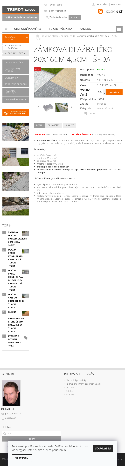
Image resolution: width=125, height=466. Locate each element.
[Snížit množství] (104, 93)
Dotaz (92, 113)
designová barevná (14, 47)
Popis (39, 125)
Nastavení (22, 458)
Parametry (54, 125)
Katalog (85, 28)
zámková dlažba (10, 38)
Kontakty (70, 394)
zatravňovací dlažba (13, 70)
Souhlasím (103, 448)
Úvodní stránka (6, 29)
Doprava (70, 387)
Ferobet (101, 103)
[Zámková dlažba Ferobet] (20, 13)
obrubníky (11, 77)
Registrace (117, 4)
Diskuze (69, 125)
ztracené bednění (16, 84)
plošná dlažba (14, 62)
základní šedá (16, 53)
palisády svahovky (10, 92)
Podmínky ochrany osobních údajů (83, 383)
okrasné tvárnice (15, 99)
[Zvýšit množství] (104, 90)
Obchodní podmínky (27, 28)
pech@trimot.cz (13, 413)
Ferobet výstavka (60, 28)
